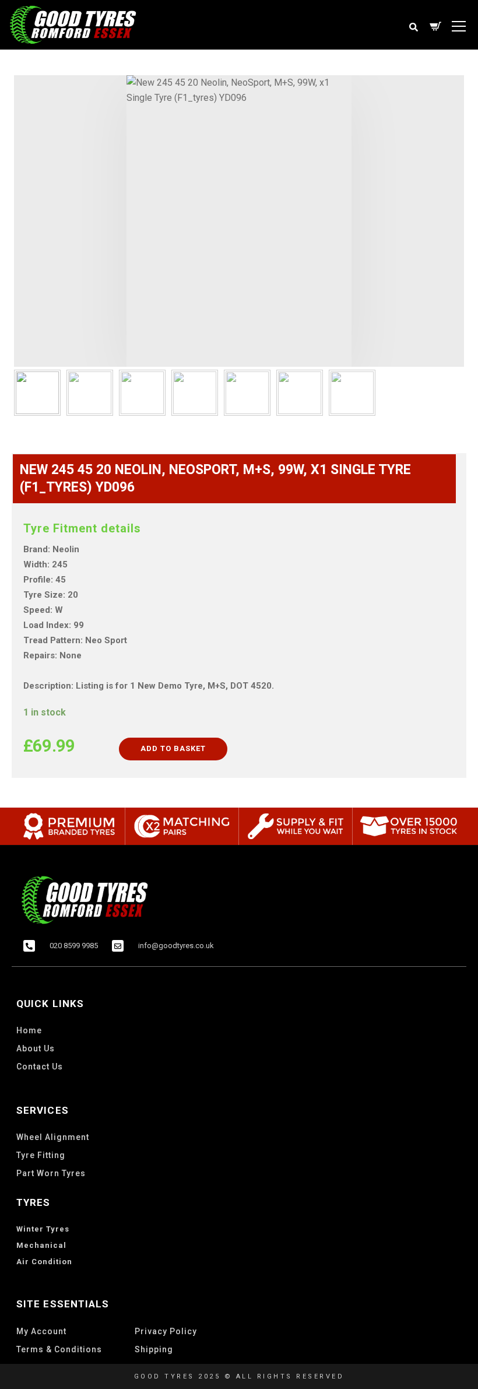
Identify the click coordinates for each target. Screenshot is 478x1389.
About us (35, 1048)
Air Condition (44, 1261)
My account (41, 1331)
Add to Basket (173, 748)
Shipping (154, 1349)
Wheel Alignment (52, 1137)
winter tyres (42, 1229)
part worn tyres (51, 1173)
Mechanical (41, 1245)
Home (29, 1030)
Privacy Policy (166, 1331)
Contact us (39, 1066)
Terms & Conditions (59, 1349)
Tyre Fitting (40, 1155)
